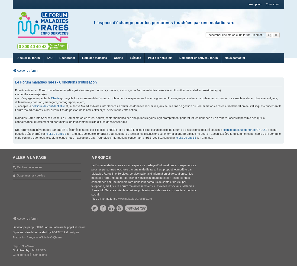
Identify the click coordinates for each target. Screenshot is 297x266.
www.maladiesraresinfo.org (135, 198)
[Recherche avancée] (276, 35)
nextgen (74, 232)
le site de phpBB (56, 133)
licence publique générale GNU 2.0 (245, 129)
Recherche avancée (29, 167)
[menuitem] (94, 58)
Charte (55, 98)
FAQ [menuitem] (49, 58)
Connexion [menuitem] (273, 4)
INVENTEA (58, 232)
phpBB (36, 227)
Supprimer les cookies (31, 175)
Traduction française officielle (31, 237)
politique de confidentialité (48, 106)
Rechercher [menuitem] (67, 58)
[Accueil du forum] (45, 27)
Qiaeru (57, 237)
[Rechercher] (269, 35)
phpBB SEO (38, 250)
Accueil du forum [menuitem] (28, 58)
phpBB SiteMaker (24, 246)
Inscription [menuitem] (255, 4)
